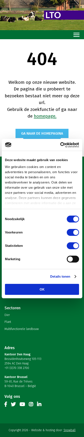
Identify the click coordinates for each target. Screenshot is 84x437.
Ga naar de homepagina (42, 133)
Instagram (31, 405)
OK (42, 289)
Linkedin (39, 405)
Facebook (6, 405)
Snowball (70, 430)
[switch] (73, 232)
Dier (7, 315)
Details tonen (60, 276)
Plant (8, 322)
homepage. (45, 116)
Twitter (13, 405)
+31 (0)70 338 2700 (17, 368)
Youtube (22, 405)
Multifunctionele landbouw (22, 329)
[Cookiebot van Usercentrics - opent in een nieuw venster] (60, 145)
